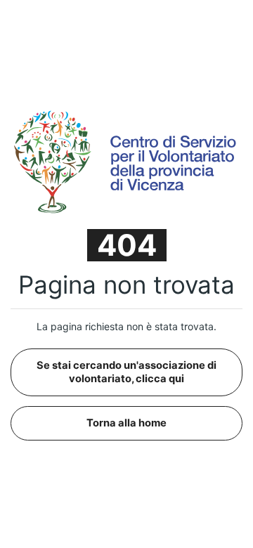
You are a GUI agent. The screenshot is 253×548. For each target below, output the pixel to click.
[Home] (126, 160)
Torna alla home (126, 423)
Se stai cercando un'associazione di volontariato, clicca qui (126, 372)
